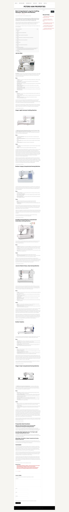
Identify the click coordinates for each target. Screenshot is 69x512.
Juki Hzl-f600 (18, 30)
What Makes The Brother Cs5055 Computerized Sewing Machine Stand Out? (26, 49)
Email (16, 492)
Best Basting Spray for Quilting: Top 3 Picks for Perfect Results (26, 466)
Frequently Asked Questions (19, 47)
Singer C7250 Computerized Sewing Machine (21, 44)
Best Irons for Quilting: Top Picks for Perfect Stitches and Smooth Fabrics (27, 467)
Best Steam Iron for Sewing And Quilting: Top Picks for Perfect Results (27, 468)
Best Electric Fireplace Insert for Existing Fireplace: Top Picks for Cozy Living (48, 20)
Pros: (18, 33)
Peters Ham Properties (34, 7)
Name (16, 488)
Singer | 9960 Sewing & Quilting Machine (21, 32)
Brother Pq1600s (18, 42)
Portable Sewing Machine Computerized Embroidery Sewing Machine (24, 37)
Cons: (18, 34)
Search (52, 11)
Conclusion (17, 50)
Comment (17, 478)
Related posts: (19, 51)
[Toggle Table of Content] (37, 29)
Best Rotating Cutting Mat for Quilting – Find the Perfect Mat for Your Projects (28, 465)
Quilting (19, 471)
